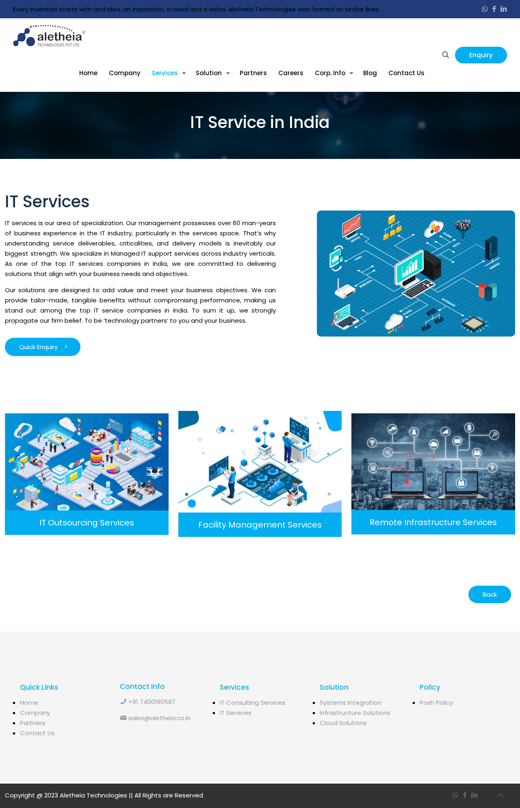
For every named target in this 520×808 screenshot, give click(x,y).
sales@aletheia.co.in (159, 718)
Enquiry (481, 55)
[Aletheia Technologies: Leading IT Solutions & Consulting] (50, 36)
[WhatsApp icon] (484, 9)
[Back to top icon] (500, 795)
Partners (33, 723)
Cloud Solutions (343, 723)
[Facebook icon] (494, 9)
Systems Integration (350, 702)
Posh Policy (436, 702)
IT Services (235, 712)
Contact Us (37, 733)
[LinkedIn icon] (503, 9)
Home (29, 702)
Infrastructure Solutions (355, 712)
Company (35, 712)
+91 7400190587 (151, 701)
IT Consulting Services (253, 702)
